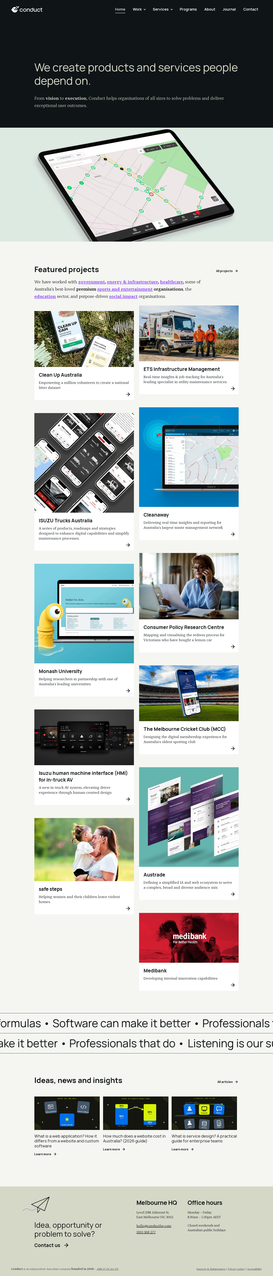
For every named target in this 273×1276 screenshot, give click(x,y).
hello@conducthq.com (153, 1225)
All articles (225, 1082)
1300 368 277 (146, 1232)
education (45, 296)
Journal (229, 9)
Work (137, 9)
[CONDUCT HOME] (27, 9)
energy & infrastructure (132, 281)
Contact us (47, 1245)
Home (120, 9)
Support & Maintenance (211, 1269)
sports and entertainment (125, 289)
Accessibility (254, 1269)
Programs (188, 9)
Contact (250, 9)
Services (161, 9)
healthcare (171, 281)
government (91, 281)
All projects (224, 271)
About (209, 9)
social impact (123, 296)
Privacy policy (236, 1269)
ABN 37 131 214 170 (107, 1269)
